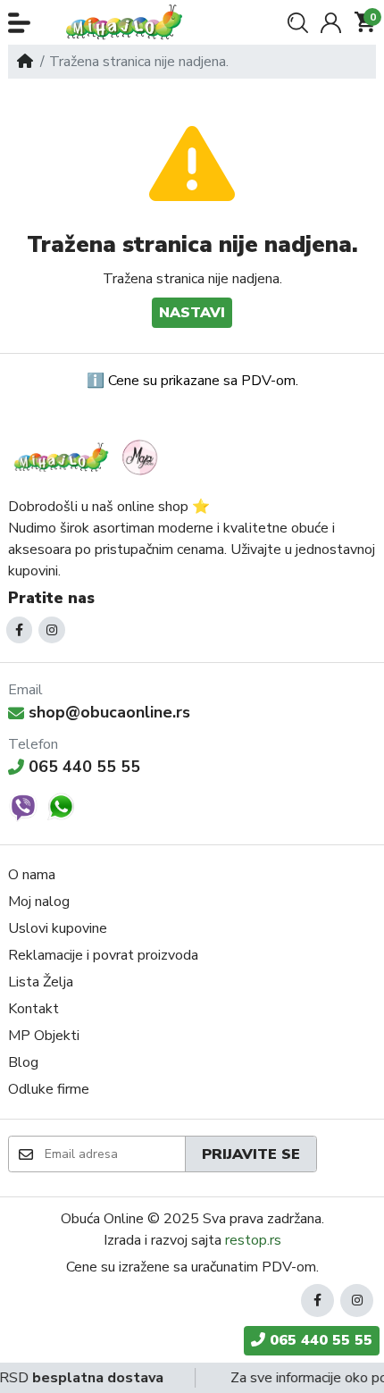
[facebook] (19, 630)
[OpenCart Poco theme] (129, 22)
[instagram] (51, 630)
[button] (19, 23)
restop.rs (253, 1240)
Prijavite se (251, 1154)
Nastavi (192, 313)
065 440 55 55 (84, 766)
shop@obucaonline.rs (109, 712)
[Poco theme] (88, 457)
